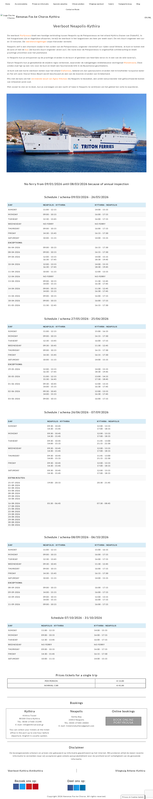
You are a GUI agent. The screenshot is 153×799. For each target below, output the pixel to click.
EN (146, 17)
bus (27, 49)
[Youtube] (29, 786)
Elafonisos (66, 70)
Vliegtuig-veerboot (96, 4)
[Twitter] (22, 786)
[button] (70, 787)
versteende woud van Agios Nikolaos (49, 78)
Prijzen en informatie (40, 4)
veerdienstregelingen (36, 41)
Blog (138, 4)
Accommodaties (21, 4)
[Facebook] (16, 786)
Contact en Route (72, 9)
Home (7, 4)
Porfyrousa (25, 35)
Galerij (111, 4)
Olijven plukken (78, 4)
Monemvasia (130, 62)
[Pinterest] (35, 786)
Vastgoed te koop (125, 4)
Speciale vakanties (60, 4)
